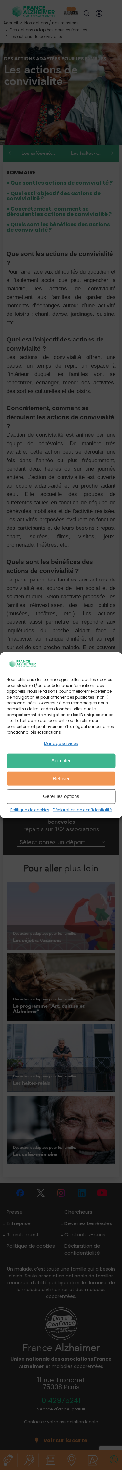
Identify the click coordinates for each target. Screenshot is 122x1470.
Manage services (61, 743)
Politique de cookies (29, 809)
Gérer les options (61, 796)
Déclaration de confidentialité (82, 809)
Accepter (61, 760)
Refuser (61, 778)
